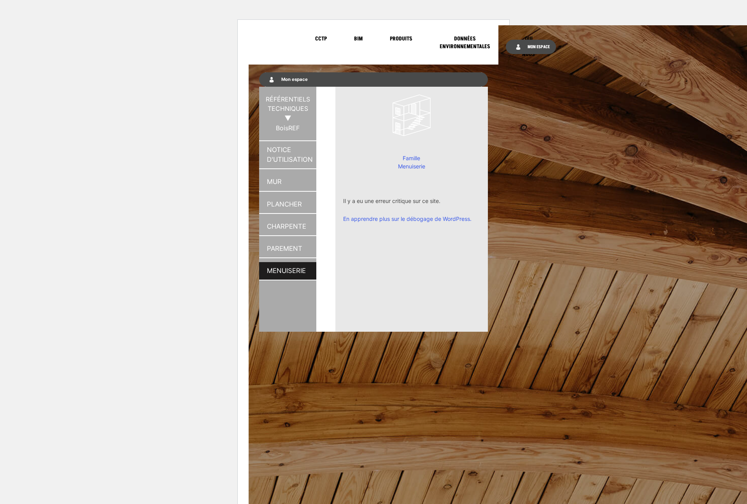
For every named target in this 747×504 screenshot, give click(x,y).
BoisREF (288, 128)
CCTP (321, 38)
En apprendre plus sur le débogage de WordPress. (407, 218)
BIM (358, 38)
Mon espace (538, 47)
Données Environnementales (465, 42)
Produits (401, 38)
